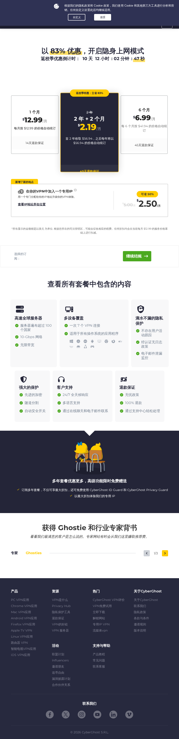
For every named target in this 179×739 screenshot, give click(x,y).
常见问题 (99, 660)
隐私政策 (140, 612)
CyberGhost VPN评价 (109, 600)
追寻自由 (58, 673)
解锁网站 (99, 618)
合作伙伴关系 (61, 685)
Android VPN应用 (24, 618)
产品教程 (99, 654)
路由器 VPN (19, 643)
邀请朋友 (58, 666)
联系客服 (99, 666)
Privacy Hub (61, 606)
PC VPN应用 (20, 600)
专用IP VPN (101, 624)
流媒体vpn (100, 630)
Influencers (60, 660)
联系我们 (140, 606)
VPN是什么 (60, 600)
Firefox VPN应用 (23, 624)
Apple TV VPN (21, 630)
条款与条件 (141, 618)
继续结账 (134, 256)
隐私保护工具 (61, 612)
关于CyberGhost (146, 600)
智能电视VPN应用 (23, 649)
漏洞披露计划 (61, 679)
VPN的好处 (60, 624)
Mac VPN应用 (21, 612)
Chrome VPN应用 (24, 606)
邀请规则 (140, 624)
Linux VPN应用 (22, 636)
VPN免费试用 (102, 606)
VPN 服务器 (60, 630)
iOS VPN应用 (20, 655)
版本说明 (140, 630)
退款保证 (58, 618)
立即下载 (99, 612)
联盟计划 (58, 654)
